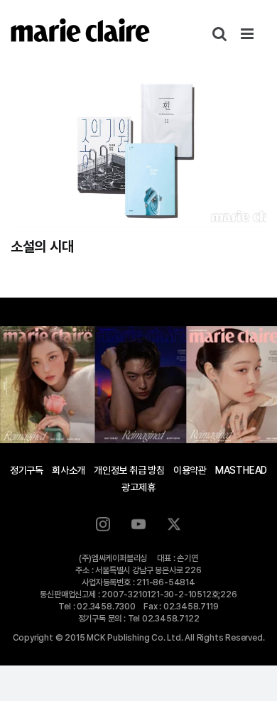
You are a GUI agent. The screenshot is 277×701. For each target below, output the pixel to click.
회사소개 (68, 470)
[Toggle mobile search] (219, 33)
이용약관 (190, 470)
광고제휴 (138, 487)
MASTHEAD (241, 470)
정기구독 (26, 470)
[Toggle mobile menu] (248, 33)
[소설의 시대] (138, 147)
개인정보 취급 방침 (129, 470)
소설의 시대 (42, 246)
